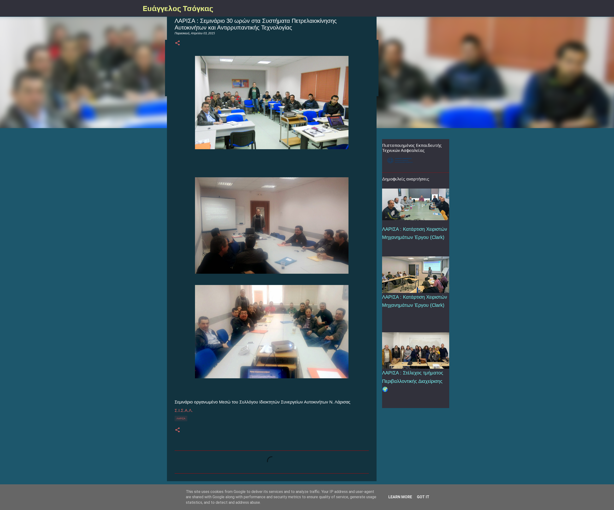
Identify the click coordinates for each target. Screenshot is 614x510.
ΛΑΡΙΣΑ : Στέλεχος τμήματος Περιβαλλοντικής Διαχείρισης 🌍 (412, 381)
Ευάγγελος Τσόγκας (178, 8)
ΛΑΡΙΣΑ (181, 418)
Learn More (400, 497)
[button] (177, 43)
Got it (423, 497)
